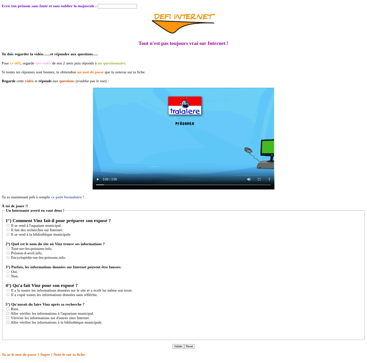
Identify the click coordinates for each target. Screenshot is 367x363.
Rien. (15, 309)
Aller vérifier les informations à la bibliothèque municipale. (57, 322)
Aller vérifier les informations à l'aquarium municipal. (52, 313)
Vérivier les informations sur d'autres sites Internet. (50, 318)
